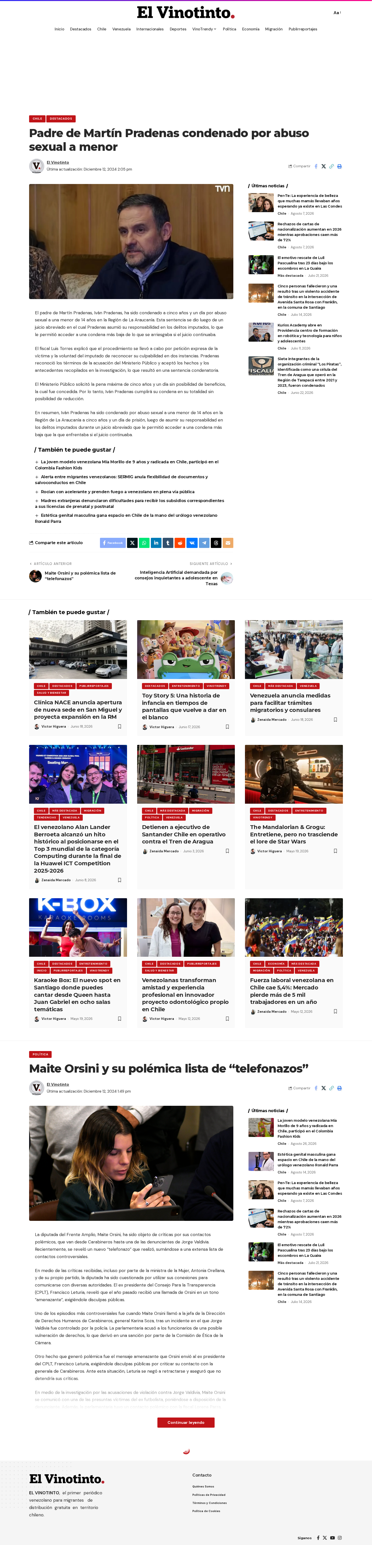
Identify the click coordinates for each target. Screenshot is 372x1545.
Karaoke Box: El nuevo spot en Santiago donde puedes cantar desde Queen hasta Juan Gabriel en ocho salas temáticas (77, 995)
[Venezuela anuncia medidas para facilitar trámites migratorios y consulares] (294, 649)
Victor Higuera (54, 726)
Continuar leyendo (186, 1422)
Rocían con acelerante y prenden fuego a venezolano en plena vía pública (118, 491)
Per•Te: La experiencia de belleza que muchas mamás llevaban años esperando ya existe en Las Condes (310, 201)
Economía (276, 963)
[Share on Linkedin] (156, 543)
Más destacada (290, 275)
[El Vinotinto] (186, 12)
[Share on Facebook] (315, 166)
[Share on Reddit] (180, 543)
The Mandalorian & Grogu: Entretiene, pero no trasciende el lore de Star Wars (294, 834)
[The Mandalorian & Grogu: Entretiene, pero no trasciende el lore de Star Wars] (294, 774)
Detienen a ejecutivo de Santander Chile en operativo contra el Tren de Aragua (184, 834)
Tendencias (46, 817)
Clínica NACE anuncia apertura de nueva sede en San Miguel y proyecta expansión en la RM (78, 709)
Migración (92, 810)
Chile (37, 119)
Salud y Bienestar (51, 692)
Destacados (61, 119)
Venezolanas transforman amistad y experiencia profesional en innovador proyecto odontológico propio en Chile (185, 995)
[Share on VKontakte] (192, 543)
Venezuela (308, 686)
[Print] (339, 166)
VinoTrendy (216, 686)
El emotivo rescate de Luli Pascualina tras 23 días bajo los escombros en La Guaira (305, 263)
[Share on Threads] (216, 543)
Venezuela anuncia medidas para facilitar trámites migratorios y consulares (290, 702)
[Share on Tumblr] (168, 543)
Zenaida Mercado (271, 720)
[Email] (228, 543)
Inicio (42, 970)
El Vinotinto (58, 162)
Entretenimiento (186, 686)
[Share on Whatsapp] (144, 543)
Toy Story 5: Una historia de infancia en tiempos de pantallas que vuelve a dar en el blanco (184, 706)
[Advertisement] (186, 72)
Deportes (41, 1452)
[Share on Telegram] (204, 543)
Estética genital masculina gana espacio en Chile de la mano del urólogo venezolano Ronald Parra (308, 1159)
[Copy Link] (331, 166)
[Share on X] (323, 166)
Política (152, 817)
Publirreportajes (94, 686)
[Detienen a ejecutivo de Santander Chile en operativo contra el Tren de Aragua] (186, 774)
